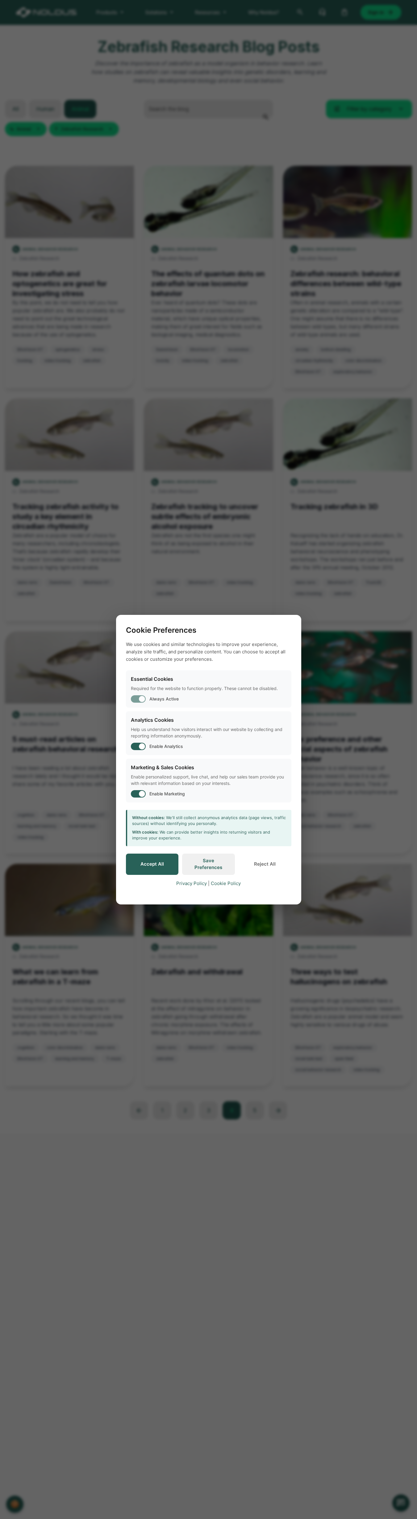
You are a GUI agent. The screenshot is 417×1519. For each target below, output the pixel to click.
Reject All (265, 864)
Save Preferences (208, 864)
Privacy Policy (191, 883)
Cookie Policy (226, 883)
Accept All (152, 864)
